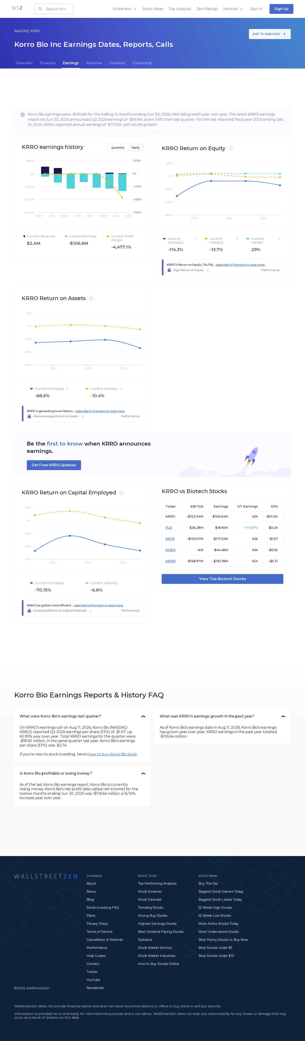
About (91, 883)
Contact (93, 964)
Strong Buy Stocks (152, 916)
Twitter (92, 972)
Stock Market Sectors (155, 948)
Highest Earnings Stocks (157, 924)
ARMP (170, 561)
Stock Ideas (152, 9)
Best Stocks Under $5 (215, 948)
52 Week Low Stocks (214, 916)
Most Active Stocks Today (218, 924)
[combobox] (53, 9)
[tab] (24, 63)
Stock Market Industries (156, 956)
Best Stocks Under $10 (216, 956)
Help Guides (96, 956)
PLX (168, 528)
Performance (97, 948)
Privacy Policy (97, 924)
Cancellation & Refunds (105, 940)
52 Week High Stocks (215, 908)
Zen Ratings (207, 9)
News (91, 892)
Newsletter (95, 988)
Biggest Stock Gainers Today (220, 892)
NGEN (170, 550)
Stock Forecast (149, 900)
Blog (90, 900)
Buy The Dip (208, 883)
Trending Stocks (150, 908)
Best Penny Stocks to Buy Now (223, 940)
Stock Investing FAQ (103, 908)
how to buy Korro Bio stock (112, 754)
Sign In (256, 9)
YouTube (93, 980)
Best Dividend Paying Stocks (160, 932)
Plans (91, 916)
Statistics (145, 940)
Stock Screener (150, 892)
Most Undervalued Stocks (218, 932)
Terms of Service (100, 932)
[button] (82, 716)
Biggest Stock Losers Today (220, 900)
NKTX (170, 539)
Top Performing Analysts (157, 883)
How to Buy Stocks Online (158, 964)
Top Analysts (179, 9)
